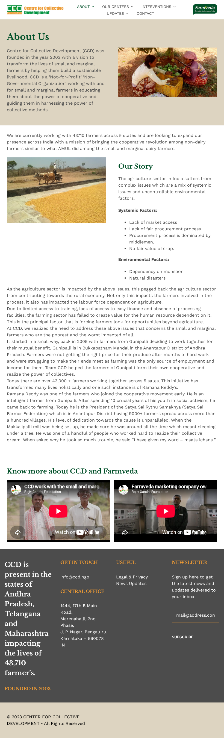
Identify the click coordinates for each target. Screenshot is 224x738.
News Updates (131, 583)
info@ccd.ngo (74, 577)
